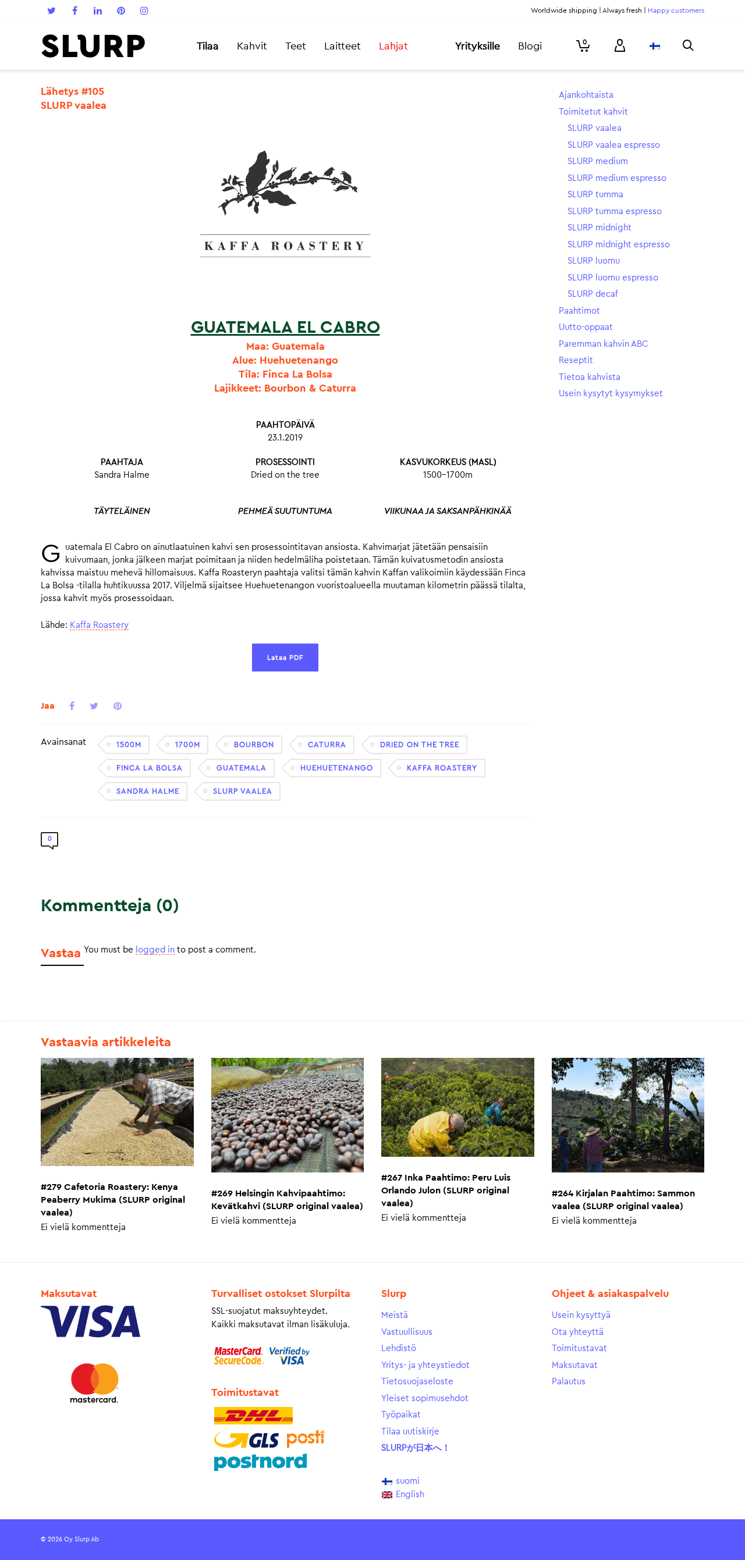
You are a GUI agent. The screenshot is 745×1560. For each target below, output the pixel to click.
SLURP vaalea (242, 791)
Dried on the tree (419, 744)
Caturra (327, 744)
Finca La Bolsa (149, 768)
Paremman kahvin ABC (603, 344)
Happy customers (676, 10)
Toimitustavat (579, 1348)
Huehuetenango (336, 768)
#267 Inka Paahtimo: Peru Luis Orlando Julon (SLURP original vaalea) (445, 1190)
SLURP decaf (592, 294)
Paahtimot (579, 311)
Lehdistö (398, 1348)
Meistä (394, 1315)
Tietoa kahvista (589, 377)
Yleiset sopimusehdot (425, 1398)
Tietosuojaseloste (417, 1381)
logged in (155, 950)
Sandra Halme (147, 791)
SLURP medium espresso (616, 178)
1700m (187, 744)
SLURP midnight (599, 227)
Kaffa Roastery (99, 625)
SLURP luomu (593, 261)
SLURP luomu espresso (612, 277)
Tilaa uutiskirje (410, 1431)
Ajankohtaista (586, 95)
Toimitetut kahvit (593, 112)
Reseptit (576, 360)
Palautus (569, 1381)
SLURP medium (597, 161)
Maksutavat (575, 1365)
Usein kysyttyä (581, 1315)
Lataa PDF (285, 657)
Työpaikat (401, 1414)
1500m (128, 744)
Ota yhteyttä (578, 1332)
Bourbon (254, 744)
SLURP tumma (595, 194)
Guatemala (242, 768)
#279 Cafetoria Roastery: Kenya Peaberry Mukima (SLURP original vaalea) (113, 1199)
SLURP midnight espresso (618, 244)
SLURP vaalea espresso (613, 145)
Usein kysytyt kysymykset (611, 393)
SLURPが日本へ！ (415, 1448)
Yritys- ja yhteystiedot (425, 1365)
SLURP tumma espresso (614, 211)
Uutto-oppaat (586, 327)
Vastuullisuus (406, 1332)
